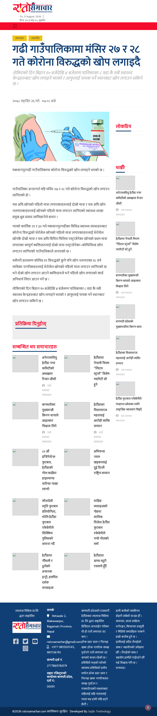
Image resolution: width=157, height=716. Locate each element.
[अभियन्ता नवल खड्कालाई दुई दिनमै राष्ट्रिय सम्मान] (79, 463)
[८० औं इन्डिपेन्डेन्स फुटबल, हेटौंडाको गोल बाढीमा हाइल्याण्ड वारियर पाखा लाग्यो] (27, 471)
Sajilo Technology (99, 711)
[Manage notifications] (148, 708)
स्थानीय (35, 38)
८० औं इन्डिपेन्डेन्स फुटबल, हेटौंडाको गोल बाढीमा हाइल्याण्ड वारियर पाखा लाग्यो (50, 470)
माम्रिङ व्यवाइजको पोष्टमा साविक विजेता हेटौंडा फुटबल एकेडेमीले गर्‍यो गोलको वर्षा (102, 522)
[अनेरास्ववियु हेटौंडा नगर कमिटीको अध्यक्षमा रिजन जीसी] (27, 376)
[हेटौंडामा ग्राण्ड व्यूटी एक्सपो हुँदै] (79, 561)
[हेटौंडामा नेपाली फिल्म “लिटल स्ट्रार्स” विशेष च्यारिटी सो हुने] (79, 372)
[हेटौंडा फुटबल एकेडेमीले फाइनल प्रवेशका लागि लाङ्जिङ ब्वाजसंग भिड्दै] (127, 389)
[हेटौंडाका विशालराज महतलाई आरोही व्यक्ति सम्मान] (79, 423)
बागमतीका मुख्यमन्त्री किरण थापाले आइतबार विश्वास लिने (50, 415)
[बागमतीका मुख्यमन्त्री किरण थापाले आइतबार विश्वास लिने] (27, 423)
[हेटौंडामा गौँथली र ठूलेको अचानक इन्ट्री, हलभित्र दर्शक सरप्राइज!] (27, 572)
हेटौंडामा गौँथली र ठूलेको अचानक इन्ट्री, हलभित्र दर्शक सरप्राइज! (50, 572)
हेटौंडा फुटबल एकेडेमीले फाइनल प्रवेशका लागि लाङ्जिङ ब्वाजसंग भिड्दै (129, 404)
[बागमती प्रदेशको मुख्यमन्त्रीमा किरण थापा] (127, 311)
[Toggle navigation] (15, 26)
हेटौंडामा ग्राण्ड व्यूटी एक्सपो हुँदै (100, 561)
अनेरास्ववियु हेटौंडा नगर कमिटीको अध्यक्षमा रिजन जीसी (49, 368)
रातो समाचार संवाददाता (46, 390)
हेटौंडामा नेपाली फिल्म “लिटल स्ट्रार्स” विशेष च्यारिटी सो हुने (102, 371)
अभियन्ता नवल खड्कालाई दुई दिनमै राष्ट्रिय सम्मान (102, 462)
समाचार (19, 38)
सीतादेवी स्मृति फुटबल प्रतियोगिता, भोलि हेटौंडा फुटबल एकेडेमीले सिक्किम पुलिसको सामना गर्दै (50, 522)
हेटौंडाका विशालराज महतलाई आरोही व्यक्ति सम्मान (102, 415)
